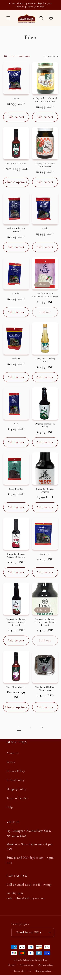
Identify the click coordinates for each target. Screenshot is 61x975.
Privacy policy (45, 964)
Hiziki (45, 228)
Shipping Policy (17, 789)
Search (11, 762)
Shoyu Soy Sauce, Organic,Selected (16, 555)
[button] (8, 18)
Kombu (16, 293)
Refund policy (27, 964)
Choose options (16, 182)
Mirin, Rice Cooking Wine (44, 360)
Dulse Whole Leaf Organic (16, 230)
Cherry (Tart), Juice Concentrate (45, 165)
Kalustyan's (28, 960)
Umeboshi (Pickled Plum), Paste (44, 689)
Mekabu (16, 358)
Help (10, 807)
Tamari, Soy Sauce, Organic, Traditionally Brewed (45, 622)
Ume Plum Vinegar (16, 687)
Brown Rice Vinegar (16, 163)
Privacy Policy (16, 771)
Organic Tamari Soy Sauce (45, 425)
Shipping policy (43, 970)
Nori (16, 423)
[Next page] (42, 727)
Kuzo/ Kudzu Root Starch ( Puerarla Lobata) (45, 295)
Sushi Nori (45, 553)
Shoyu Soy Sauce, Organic (45, 490)
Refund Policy (16, 780)
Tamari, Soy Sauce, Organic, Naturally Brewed (16, 622)
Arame (16, 98)
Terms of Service (17, 798)
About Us (13, 753)
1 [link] (19, 727)
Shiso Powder (16, 488)
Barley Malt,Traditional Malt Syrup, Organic (45, 100)
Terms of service (22, 970)
